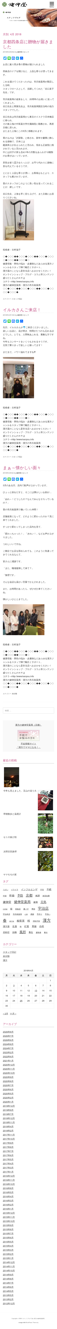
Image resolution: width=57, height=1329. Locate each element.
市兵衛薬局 (17, 914)
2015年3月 (8, 1249)
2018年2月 (8, 1130)
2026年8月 (8, 1031)
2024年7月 (8, 1048)
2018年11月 (9, 1122)
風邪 (23, 931)
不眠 (49, 889)
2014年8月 (8, 1278)
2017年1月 (8, 1171)
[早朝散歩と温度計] (28, 800)
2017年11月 (9, 1134)
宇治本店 (6, 914)
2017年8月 (8, 1147)
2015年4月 (8, 1245)
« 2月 (5, 1013)
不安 (42, 889)
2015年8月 (8, 1229)
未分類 (14, 693)
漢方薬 (6, 926)
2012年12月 (9, 1303)
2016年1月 (8, 1208)
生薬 (14, 926)
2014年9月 (8, 1274)
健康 (35, 901)
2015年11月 (9, 1217)
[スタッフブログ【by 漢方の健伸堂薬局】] (28, 25)
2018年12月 (9, 1118)
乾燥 (12, 895)
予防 (20, 895)
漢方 (47, 920)
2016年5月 (8, 1192)
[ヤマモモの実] (28, 861)
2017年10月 (9, 1138)
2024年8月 (8, 1044)
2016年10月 (9, 1184)
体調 (37, 895)
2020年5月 (8, 1093)
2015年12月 (9, 1212)
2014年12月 (9, 1262)
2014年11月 (9, 1266)
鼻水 (46, 932)
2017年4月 (8, 1163)
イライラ (14, 889)
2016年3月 (8, 1200)
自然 (41, 926)
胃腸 (34, 926)
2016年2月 (8, 1204)
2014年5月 (8, 1291)
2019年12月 (9, 1105)
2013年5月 (8, 1295)
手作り (39, 914)
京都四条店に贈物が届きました (28, 44)
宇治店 (43, 908)
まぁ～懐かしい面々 (22, 467)
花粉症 (6, 932)
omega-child (22, 1322)
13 (36, 990)
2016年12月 (9, 1175)
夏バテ (26, 909)
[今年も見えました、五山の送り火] (28, 777)
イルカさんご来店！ (22, 309)
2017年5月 (8, 1159)
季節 (33, 909)
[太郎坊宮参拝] (28, 843)
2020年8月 (8, 1081)
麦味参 (38, 932)
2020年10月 (9, 1073)
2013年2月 (8, 1299)
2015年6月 (8, 1237)
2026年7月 (8, 1035)
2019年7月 (8, 1114)
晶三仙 (11, 921)
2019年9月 (8, 1110)
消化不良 (36, 921)
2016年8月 (8, 1188)
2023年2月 (8, 1052)
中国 (5, 895)
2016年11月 (9, 1180)
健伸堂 (14, 4)
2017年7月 (8, 1151)
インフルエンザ (29, 889)
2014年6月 (8, 1287)
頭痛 (14, 932)
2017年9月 (8, 1142)
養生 (31, 932)
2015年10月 (9, 1221)
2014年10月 (9, 1270)
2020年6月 (8, 1089)
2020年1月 (8, 1101)
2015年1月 (8, 1258)
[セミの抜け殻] (28, 824)
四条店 (18, 909)
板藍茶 (21, 920)
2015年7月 (8, 1233)
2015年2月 (8, 1254)
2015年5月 (8, 1241)
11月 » (13, 1013)
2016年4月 (8, 1196)
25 (21, 1000)
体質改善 (46, 895)
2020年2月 (8, 1097)
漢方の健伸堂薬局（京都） (28, 724)
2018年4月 (8, 1126)
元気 (43, 902)
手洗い (47, 914)
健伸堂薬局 (22, 901)
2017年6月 (8, 1155)
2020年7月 (8, 1085)
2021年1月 (8, 1060)
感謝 (32, 914)
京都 (29, 895)
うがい (5, 889)
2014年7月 (8, 1282)
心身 (26, 914)
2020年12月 (9, 1064)
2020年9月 (8, 1077)
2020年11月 (9, 1068)
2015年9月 (8, 1225)
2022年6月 (8, 1056)
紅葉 (26, 926)
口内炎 (5, 909)
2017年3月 (8, 1167)
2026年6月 (8, 1040)
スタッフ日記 (17, 299)
